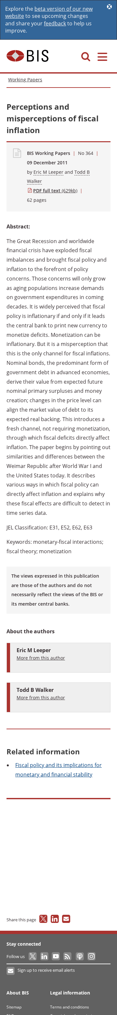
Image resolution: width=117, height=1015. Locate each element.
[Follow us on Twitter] (33, 956)
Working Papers (25, 79)
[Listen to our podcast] (79, 956)
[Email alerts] (10, 971)
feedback (55, 23)
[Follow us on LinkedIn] (44, 956)
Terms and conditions (69, 1007)
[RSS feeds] (67, 956)
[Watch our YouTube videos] (56, 956)
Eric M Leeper (48, 172)
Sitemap (13, 1007)
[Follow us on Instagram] (91, 956)
